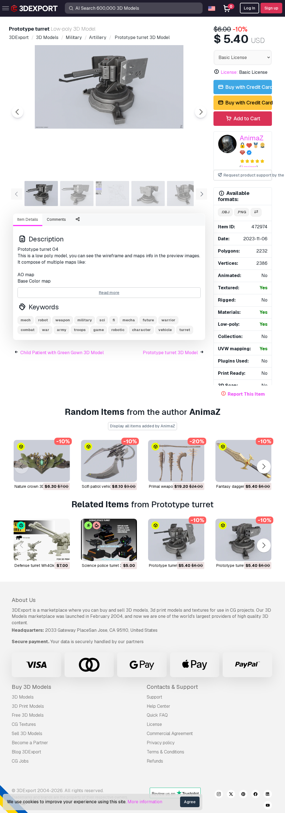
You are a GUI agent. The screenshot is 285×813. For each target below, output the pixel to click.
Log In (249, 8)
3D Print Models (28, 706)
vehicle (165, 329)
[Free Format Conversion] (256, 212)
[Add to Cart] (50, 474)
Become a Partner (30, 743)
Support (154, 697)
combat (28, 329)
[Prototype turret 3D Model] (176, 540)
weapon (62, 320)
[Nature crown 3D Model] (42, 461)
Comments (56, 219)
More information (144, 802)
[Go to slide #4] (148, 193)
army (61, 329)
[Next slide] (201, 112)
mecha (128, 320)
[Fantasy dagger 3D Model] (243, 461)
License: (229, 72)
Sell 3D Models (27, 733)
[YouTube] (267, 806)
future (148, 320)
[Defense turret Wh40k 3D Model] (42, 540)
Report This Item (246, 394)
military (84, 320)
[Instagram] (218, 794)
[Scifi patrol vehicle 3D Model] (109, 461)
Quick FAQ (157, 715)
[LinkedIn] (267, 794)
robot (43, 320)
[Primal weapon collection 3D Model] (176, 461)
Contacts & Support (172, 686)
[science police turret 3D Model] (109, 540)
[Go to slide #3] (112, 193)
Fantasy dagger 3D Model (239, 486)
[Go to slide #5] (183, 193)
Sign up (271, 8)
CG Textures (24, 724)
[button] (263, 466)
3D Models (23, 697)
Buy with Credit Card (248, 87)
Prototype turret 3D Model (170, 353)
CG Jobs (20, 761)
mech (26, 320)
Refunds (155, 761)
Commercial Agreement (170, 733)
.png (241, 212)
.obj (225, 212)
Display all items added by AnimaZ (142, 425)
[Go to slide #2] (77, 193)
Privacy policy (161, 743)
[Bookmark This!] (62, 474)
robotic (117, 329)
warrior (168, 320)
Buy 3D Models (31, 686)
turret (184, 329)
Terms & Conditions (165, 752)
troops (80, 329)
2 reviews (249, 167)
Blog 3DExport (26, 752)
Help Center (158, 706)
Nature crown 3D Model (35, 486)
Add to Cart (246, 118)
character (141, 329)
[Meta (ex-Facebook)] (255, 794)
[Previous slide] (17, 112)
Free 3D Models (28, 715)
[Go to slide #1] (41, 193)
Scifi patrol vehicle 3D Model (107, 486)
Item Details (27, 219)
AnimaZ (252, 138)
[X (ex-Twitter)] (231, 794)
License (154, 724)
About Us (24, 600)
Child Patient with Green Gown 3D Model (62, 353)
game (98, 329)
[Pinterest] (243, 794)
